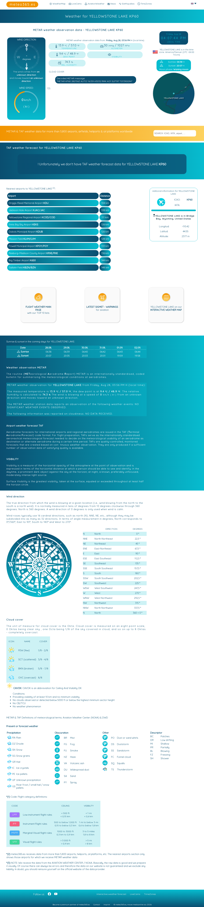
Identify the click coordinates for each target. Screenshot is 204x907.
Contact (96, 904)
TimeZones (146, 3)
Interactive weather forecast (111, 894)
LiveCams (135, 894)
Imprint (107, 904)
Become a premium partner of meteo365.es (71, 904)
